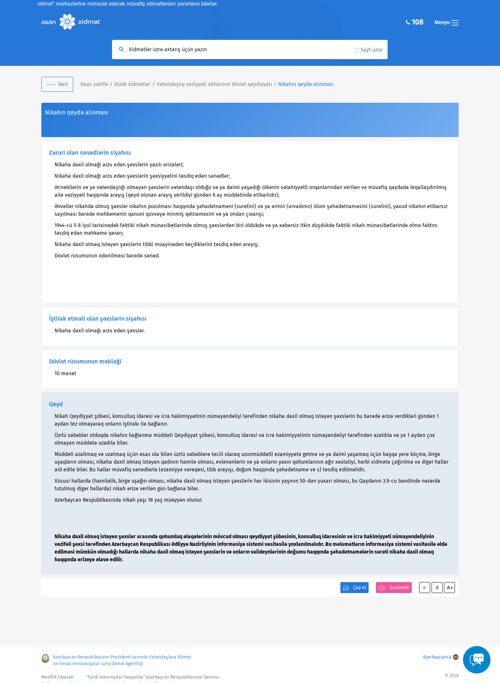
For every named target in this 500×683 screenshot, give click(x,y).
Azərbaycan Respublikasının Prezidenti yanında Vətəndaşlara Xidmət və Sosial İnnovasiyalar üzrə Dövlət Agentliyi (122, 660)
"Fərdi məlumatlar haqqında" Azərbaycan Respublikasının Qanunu (152, 677)
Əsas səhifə (94, 84)
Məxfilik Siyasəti (57, 677)
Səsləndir (399, 587)
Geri (63, 84)
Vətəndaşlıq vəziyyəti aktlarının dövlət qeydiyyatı (214, 84)
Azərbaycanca (437, 657)
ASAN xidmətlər (132, 84)
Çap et (359, 587)
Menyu (442, 22)
